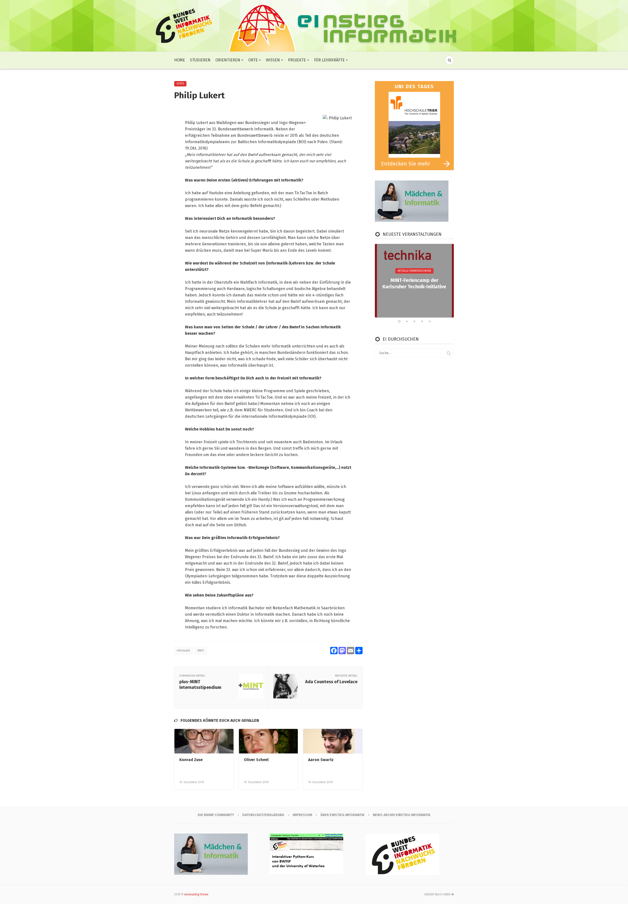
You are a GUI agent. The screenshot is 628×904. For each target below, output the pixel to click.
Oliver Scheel (256, 759)
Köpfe (180, 83)
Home (179, 60)
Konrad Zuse (191, 759)
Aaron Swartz (321, 759)
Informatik (183, 650)
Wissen (273, 60)
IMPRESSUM (302, 815)
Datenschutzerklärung (263, 815)
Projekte (297, 60)
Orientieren (227, 60)
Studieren (200, 60)
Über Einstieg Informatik (342, 815)
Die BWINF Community (216, 815)
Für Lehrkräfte (329, 60)
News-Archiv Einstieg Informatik (402, 815)
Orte (253, 60)
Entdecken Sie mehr (405, 163)
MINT (200, 650)
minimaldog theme (196, 894)
